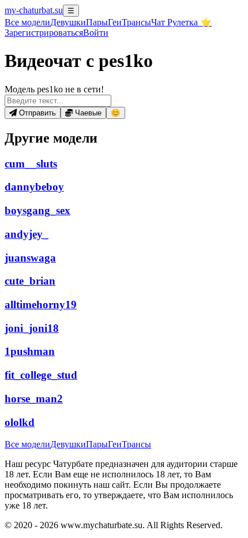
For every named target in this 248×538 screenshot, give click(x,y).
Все (27, 22)
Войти (95, 33)
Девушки (68, 22)
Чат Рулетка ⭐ (181, 22)
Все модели (27, 444)
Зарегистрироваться (44, 33)
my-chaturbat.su (34, 10)
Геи (115, 22)
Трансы (136, 22)
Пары (97, 22)
